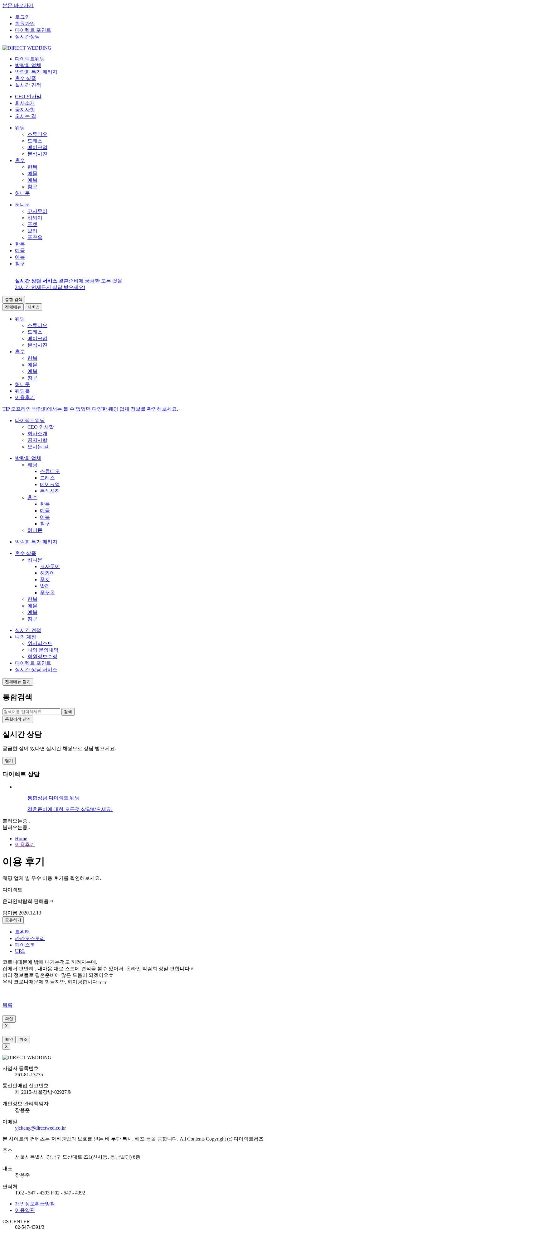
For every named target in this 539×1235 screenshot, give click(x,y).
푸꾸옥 (34, 237)
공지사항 (25, 109)
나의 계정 (25, 636)
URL (20, 951)
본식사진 (37, 154)
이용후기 (25, 844)
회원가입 (25, 23)
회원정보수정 (42, 656)
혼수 (20, 160)
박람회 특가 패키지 (36, 541)
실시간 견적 (28, 630)
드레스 (34, 140)
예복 (32, 180)
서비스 (33, 307)
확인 (9, 1018)
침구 (32, 186)
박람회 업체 (28, 458)
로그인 (22, 17)
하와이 (34, 217)
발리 (32, 231)
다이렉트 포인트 (33, 30)
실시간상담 (27, 36)
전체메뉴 (13, 307)
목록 (7, 1005)
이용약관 (25, 1210)
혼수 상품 (25, 553)
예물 (32, 173)
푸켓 (32, 224)
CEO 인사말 (28, 96)
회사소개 (25, 103)
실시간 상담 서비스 (36, 669)
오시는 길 (25, 116)
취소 (23, 1039)
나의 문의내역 (43, 650)
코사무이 (37, 211)
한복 (32, 167)
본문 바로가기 (18, 5)
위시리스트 (39, 643)
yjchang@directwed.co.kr (40, 1128)
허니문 (22, 193)
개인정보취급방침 (35, 1203)
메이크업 (37, 147)
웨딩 (20, 127)
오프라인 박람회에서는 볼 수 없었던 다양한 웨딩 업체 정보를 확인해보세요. (90, 409)
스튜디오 (37, 134)
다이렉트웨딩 (30, 420)
